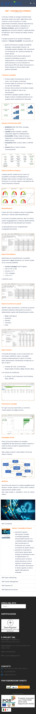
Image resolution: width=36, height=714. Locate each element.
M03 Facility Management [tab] (10, 581)
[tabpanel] (18, 551)
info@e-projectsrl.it (10, 675)
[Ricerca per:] (13, 606)
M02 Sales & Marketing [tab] (9, 577)
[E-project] (11, 3)
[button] (30, 3)
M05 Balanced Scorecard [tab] (10, 589)
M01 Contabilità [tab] (7, 524)
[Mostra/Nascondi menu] (34, 3)
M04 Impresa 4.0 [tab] (7, 585)
